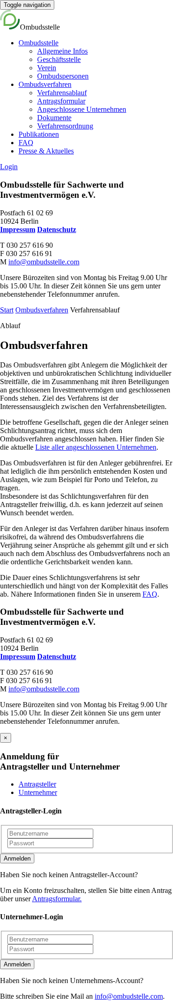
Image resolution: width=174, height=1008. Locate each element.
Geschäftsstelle (59, 59)
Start (6, 310)
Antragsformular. (57, 899)
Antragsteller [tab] (37, 784)
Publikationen (39, 134)
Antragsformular (61, 101)
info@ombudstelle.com (129, 996)
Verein (46, 68)
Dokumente (54, 118)
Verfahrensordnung (65, 126)
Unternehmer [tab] (38, 792)
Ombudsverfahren (45, 84)
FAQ (26, 143)
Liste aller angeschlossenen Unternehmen (95, 447)
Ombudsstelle (38, 43)
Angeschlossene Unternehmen (81, 109)
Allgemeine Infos (62, 51)
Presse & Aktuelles (46, 151)
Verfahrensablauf (62, 93)
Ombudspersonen (63, 76)
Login (9, 167)
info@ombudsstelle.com (43, 262)
